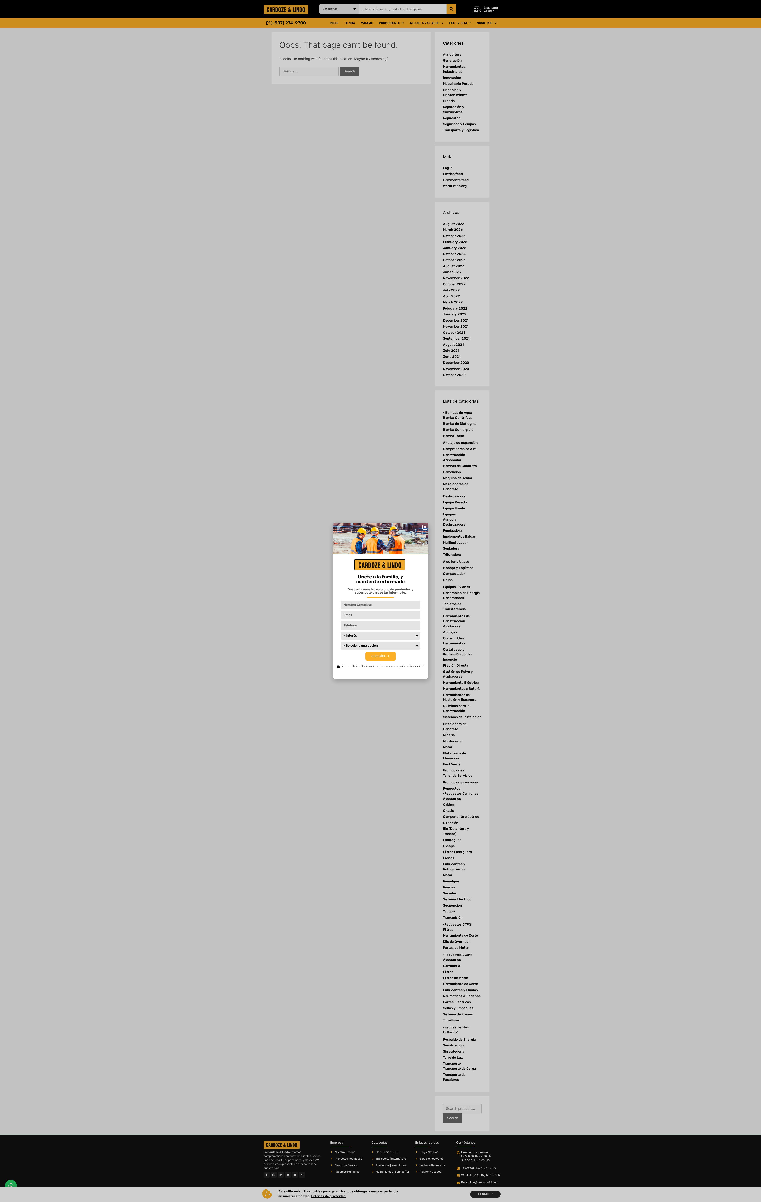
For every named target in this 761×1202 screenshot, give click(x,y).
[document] (380, 601)
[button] (425, 527)
